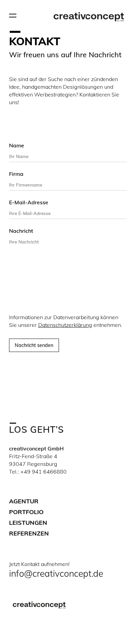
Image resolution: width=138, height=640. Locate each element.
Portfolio (26, 512)
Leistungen (28, 522)
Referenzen (29, 533)
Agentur (24, 501)
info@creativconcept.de (56, 573)
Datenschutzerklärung (65, 325)
